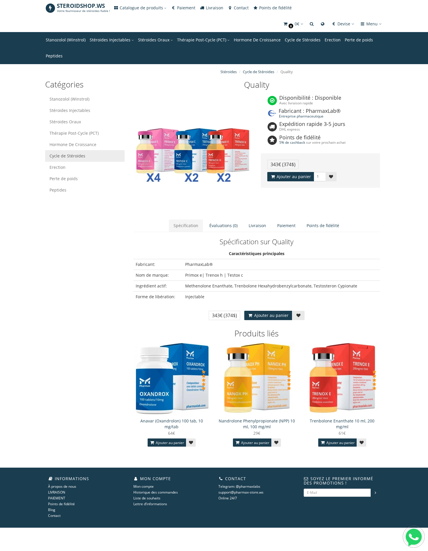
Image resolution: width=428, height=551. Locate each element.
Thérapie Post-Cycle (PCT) (202, 40)
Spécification (186, 225)
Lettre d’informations (150, 503)
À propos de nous (62, 486)
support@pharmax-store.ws (240, 492)
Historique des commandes (155, 492)
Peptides (54, 56)
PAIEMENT (56, 498)
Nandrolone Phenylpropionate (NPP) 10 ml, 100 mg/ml (257, 423)
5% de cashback (292, 142)
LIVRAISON (56, 492)
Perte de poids (359, 40)
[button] (293, 24)
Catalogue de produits (141, 7)
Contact (241, 7)
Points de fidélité (275, 7)
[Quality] (192, 154)
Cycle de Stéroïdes (303, 40)
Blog (51, 509)
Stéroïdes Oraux (154, 40)
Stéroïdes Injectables (111, 40)
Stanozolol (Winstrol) (66, 40)
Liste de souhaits (146, 498)
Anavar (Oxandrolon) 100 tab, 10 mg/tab (171, 423)
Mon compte (143, 486)
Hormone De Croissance (257, 40)
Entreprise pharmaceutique (301, 116)
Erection (333, 40)
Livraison (214, 7)
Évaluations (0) (223, 225)
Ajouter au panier (293, 176)
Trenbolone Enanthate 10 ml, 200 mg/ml (342, 423)
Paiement (185, 7)
